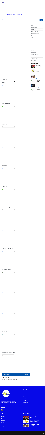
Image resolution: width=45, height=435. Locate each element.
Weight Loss (25, 402)
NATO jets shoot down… (38, 85)
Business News (33, 11)
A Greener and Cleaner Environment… (34, 425)
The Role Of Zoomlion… (38, 81)
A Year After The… (39, 89)
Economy (3, 420)
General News (14, 11)
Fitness (24, 398)
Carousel (3, 418)
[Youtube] (2, 410)
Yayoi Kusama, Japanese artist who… (36, 417)
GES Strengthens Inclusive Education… (39, 71)
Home (8, 11)
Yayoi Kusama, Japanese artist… (39, 66)
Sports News (25, 11)
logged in (8, 379)
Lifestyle (24, 400)
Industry (2, 424)
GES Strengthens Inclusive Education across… (35, 421)
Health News (19, 14)
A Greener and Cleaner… (38, 76)
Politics (19, 11)
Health (2, 422)
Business (3, 416)
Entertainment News (11, 14)
